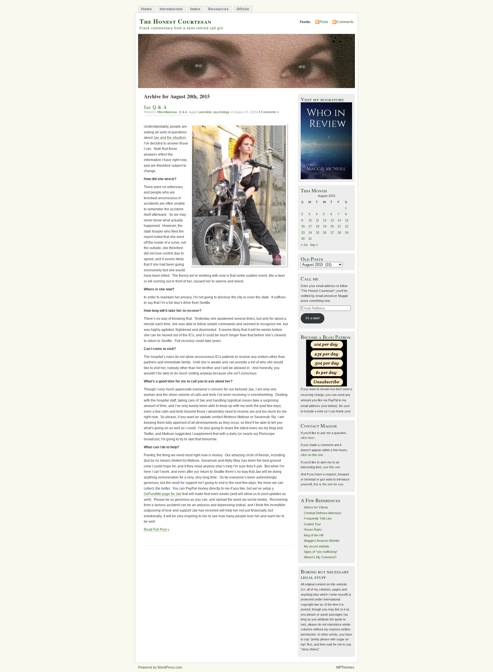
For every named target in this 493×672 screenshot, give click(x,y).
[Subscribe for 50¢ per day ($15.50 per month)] (326, 363)
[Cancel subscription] (326, 381)
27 (332, 232)
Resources (218, 9)
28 (339, 232)
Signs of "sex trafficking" (321, 551)
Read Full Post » (156, 530)
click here (307, 437)
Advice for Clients (316, 507)
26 (324, 232)
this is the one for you (328, 484)
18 (317, 226)
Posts (324, 22)
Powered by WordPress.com (160, 667)
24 (310, 232)
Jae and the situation (169, 138)
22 (346, 226)
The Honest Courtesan (175, 21)
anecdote (205, 112)
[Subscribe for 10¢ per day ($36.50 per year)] (326, 344)
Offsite (243, 9)
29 (346, 232)
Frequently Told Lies (318, 518)
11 (317, 220)
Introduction (171, 9)
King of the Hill (313, 535)
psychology (221, 112)
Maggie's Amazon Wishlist (322, 540)
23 (303, 232)
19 (324, 226)
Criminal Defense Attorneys (323, 513)
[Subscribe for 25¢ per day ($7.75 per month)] (326, 353)
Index (195, 9)
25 (317, 232)
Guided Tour (312, 524)
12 (324, 220)
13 (332, 220)
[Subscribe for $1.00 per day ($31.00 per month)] (326, 372)
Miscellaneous (167, 112)
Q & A (183, 112)
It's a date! (313, 318)
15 (346, 220)
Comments (345, 22)
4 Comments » (268, 112)
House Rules (313, 529)
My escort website (316, 546)
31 (310, 238)
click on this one (312, 455)
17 (310, 226)
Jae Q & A (155, 107)
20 (332, 226)
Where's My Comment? (320, 557)
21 (339, 226)
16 (303, 226)
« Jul (304, 245)
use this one (331, 467)
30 (303, 238)
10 (310, 220)
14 (339, 220)
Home (146, 9)
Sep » (314, 245)
